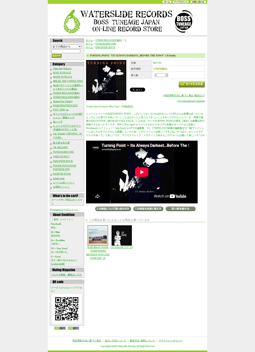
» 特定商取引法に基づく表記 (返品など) (184, 95)
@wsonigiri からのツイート (64, 209)
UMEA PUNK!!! (61, 156)
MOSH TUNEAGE (62, 76)
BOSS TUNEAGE (62, 72)
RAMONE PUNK (62, 174)
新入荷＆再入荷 (61, 142)
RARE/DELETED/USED (65, 105)
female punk (59, 178)
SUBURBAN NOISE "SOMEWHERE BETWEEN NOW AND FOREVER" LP (98, 253)
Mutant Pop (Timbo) (63, 101)
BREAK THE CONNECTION (68, 81)
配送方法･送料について (142, 340)
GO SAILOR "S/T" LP (122, 247)
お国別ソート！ (61, 186)
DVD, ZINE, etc (61, 109)
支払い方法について (115, 340)
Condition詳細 (58, 264)
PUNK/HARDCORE (63, 152)
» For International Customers (191, 101)
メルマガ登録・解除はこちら (66, 274)
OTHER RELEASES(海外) (66, 93)
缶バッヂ (58, 121)
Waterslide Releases (62, 68)
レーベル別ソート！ (64, 182)
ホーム (89, 40)
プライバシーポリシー (170, 340)
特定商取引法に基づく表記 (87, 340)
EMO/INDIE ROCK (63, 161)
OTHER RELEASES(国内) (66, 97)
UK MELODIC (60, 147)
